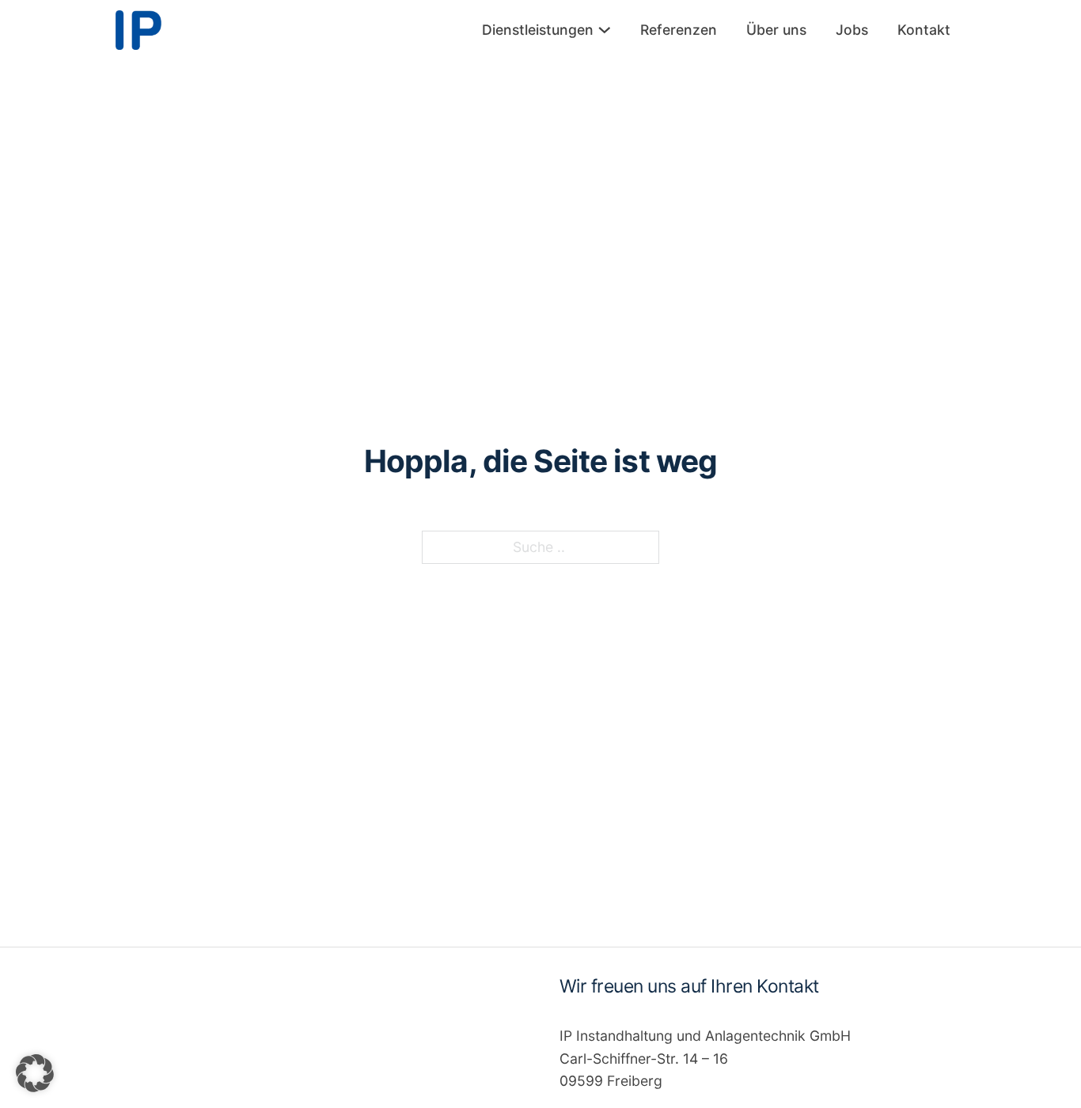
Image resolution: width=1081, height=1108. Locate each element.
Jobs (852, 29)
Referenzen (678, 29)
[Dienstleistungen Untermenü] (604, 30)
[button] (35, 1073)
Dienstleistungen (538, 29)
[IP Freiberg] (138, 30)
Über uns (776, 29)
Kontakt (923, 29)
